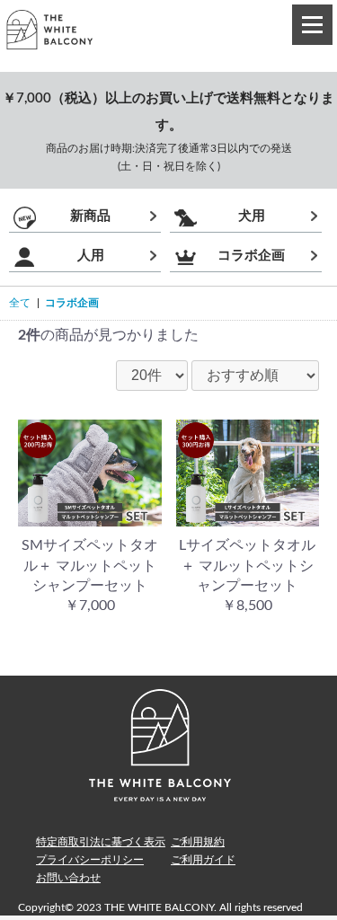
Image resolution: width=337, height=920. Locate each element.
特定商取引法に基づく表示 (100, 841)
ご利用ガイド (203, 859)
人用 (90, 255)
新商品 (90, 216)
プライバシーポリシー (90, 859)
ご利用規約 (198, 841)
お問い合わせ (68, 877)
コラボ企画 (251, 255)
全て (20, 302)
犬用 (251, 216)
